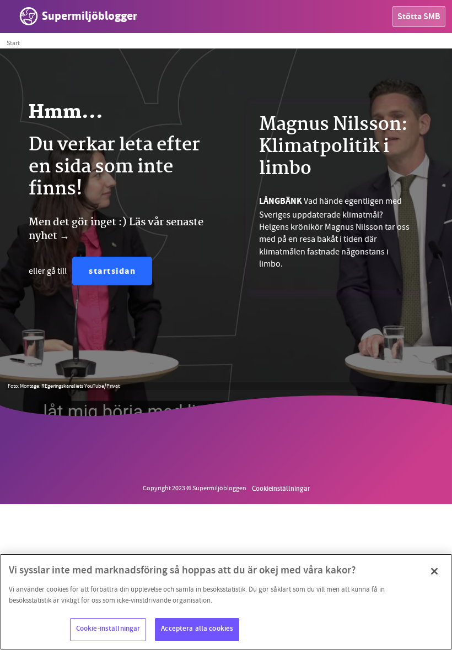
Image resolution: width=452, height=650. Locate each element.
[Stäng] (434, 571)
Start (13, 43)
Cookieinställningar (281, 488)
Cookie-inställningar (108, 629)
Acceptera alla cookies (197, 629)
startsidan (112, 272)
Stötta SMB (418, 17)
